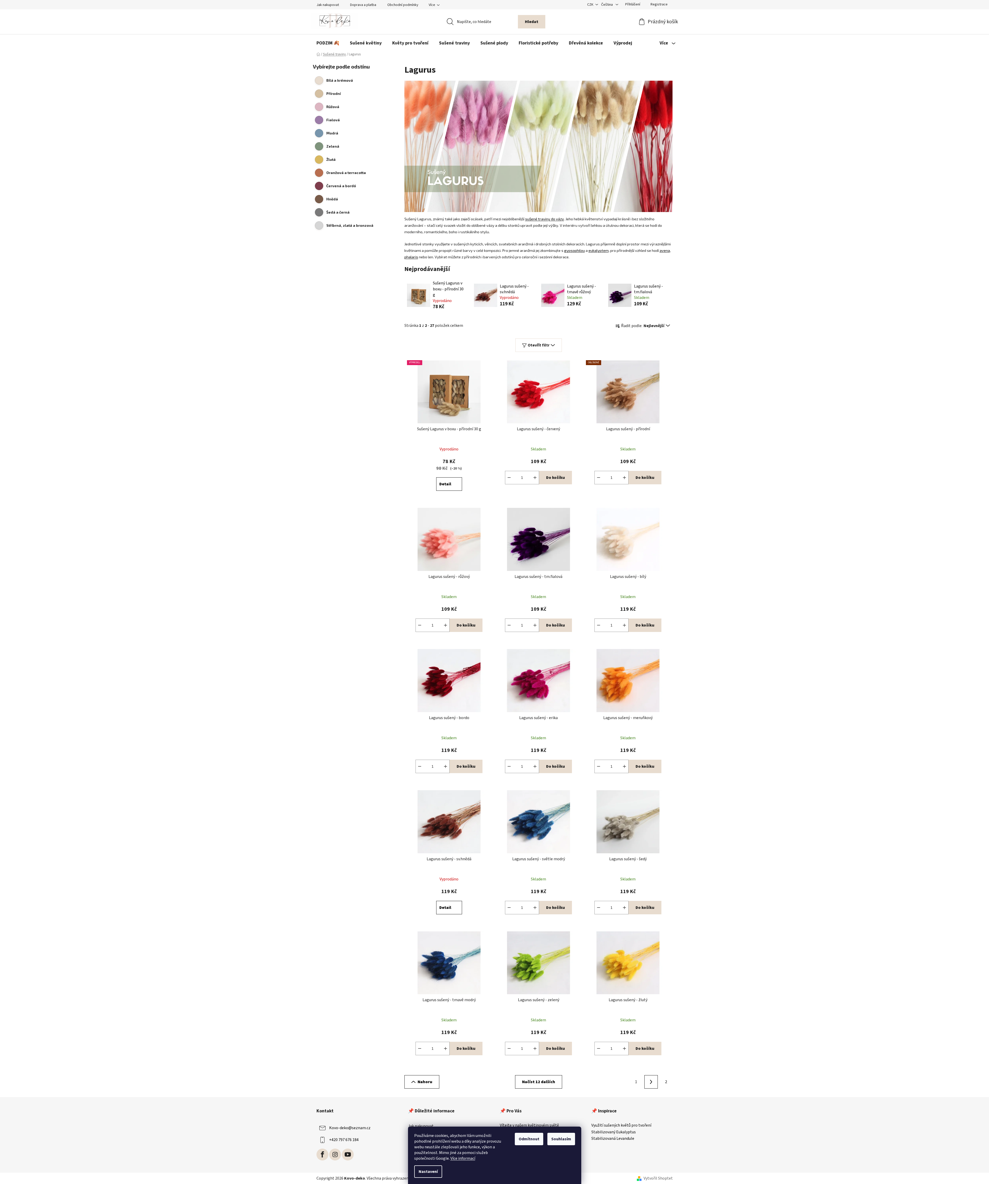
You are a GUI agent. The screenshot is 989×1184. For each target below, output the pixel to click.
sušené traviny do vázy (544, 218)
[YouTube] (348, 1154)
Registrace (659, 4)
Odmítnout (529, 1139)
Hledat (531, 22)
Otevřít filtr (538, 345)
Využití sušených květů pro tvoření (621, 1125)
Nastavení (428, 1171)
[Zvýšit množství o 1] (535, 477)
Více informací (462, 1158)
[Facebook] (322, 1154)
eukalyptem (598, 250)
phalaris (411, 256)
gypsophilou (574, 250)
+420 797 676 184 (344, 1140)
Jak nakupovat (327, 4)
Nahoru (425, 1082)
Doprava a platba (363, 4)
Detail (445, 484)
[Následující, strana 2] (651, 1082)
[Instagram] (335, 1154)
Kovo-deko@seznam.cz (350, 1128)
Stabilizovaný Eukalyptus (613, 1132)
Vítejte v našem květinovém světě (529, 1125)
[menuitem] (327, 43)
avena (665, 250)
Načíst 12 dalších (538, 1082)
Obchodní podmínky (402, 4)
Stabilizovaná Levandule (612, 1138)
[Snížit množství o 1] (509, 477)
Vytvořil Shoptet (658, 1178)
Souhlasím (561, 1139)
